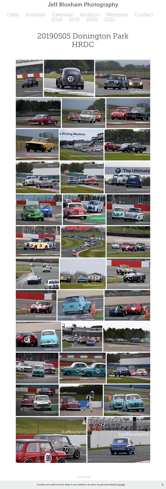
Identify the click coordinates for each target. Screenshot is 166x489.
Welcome (117, 14)
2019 (74, 19)
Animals (35, 14)
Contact (144, 14)
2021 (109, 19)
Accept (121, 484)
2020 (92, 19)
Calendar (62, 14)
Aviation (90, 14)
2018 (56, 19)
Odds (13, 14)
